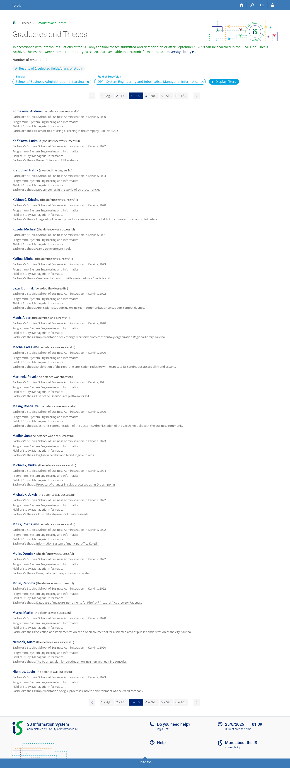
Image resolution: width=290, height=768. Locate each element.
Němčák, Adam (24, 642)
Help (161, 742)
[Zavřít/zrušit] (88, 82)
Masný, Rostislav (25, 406)
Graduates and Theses (51, 23)
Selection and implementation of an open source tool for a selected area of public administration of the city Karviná (113, 632)
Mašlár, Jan (21, 436)
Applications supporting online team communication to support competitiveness (90, 308)
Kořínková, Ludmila (26, 141)
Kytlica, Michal (23, 259)
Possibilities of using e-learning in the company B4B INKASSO (77, 131)
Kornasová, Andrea (26, 111)
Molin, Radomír (23, 583)
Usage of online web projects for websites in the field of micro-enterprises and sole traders (96, 219)
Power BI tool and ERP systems (57, 160)
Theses (26, 23)
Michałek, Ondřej (25, 465)
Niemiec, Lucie (23, 672)
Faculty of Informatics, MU (63, 729)
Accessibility (232, 747)
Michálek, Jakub (24, 495)
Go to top (145, 762)
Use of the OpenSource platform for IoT (62, 396)
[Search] (252, 5)
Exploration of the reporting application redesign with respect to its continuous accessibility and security (106, 367)
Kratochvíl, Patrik (25, 170)
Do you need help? (173, 724)
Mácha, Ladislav (24, 347)
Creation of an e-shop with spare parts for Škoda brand (73, 278)
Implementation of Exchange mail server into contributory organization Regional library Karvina (100, 337)
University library (178, 52)
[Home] (242, 5)
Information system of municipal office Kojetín (67, 543)
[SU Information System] (14, 22)
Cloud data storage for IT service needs (62, 514)
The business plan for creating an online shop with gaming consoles (81, 661)
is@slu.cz (163, 729)
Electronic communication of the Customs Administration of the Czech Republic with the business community (110, 426)
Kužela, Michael (24, 229)
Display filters (225, 81)
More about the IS (241, 742)
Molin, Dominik (23, 554)
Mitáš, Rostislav (24, 524)
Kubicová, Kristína (25, 200)
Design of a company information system (64, 573)
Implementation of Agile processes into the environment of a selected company (89, 691)
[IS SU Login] (272, 5)
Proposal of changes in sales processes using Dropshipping (75, 484)
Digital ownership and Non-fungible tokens (65, 455)
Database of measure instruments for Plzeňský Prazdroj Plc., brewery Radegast (89, 602)
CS (262, 4)
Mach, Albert (21, 318)
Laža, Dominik (23, 288)
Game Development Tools (53, 249)
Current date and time (238, 729)
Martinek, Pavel (24, 377)
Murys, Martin (22, 613)
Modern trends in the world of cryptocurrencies (68, 189)
